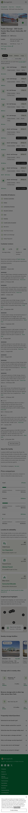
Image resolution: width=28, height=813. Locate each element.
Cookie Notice (17, 807)
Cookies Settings (14, 810)
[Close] (26, 797)
